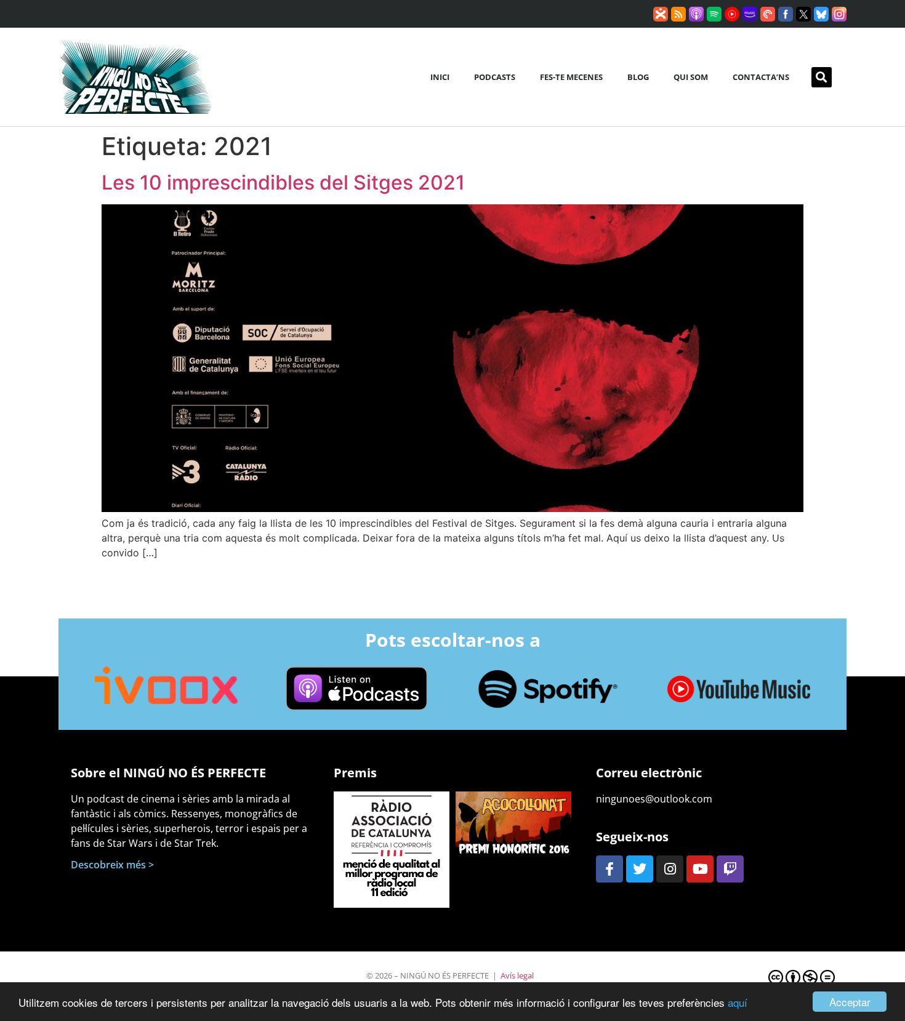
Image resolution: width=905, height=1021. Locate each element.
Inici (439, 76)
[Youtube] (700, 869)
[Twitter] (639, 869)
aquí (737, 1002)
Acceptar (850, 1001)
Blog (638, 76)
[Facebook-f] (609, 869)
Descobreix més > (112, 864)
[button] (821, 77)
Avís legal (517, 975)
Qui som (691, 76)
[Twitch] (730, 869)
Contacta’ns (761, 76)
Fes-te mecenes (571, 76)
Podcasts (494, 76)
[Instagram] (669, 869)
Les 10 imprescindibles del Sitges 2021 (283, 182)
